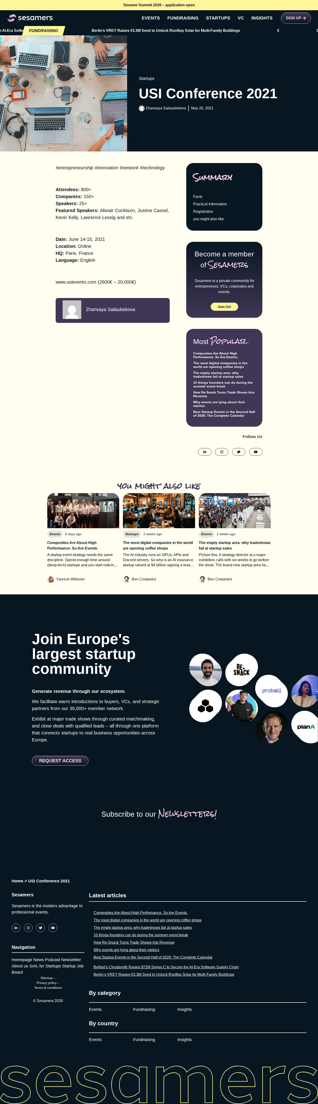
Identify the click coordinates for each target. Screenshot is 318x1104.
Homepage (22, 959)
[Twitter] (40, 928)
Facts (197, 197)
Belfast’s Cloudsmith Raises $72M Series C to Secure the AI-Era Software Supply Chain (166, 967)
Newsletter (71, 959)
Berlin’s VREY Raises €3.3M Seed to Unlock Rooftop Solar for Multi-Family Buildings (135, 31)
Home (17, 881)
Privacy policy (47, 983)
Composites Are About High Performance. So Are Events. (215, 355)
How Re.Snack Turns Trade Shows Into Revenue (134, 942)
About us (20, 966)
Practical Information (210, 204)
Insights (184, 1009)
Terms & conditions (48, 987)
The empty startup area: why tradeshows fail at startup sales (218, 374)
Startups (146, 78)
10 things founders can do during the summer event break (223, 384)
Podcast (52, 959)
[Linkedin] (16, 928)
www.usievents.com (76, 282)
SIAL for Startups (45, 966)
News (38, 959)
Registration (203, 211)
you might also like (208, 219)
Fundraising (144, 1009)
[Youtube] (53, 928)
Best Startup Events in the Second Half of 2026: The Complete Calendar (224, 413)
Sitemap (47, 978)
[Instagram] (28, 928)
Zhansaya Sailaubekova (166, 108)
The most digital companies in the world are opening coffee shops (220, 365)
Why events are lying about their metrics (126, 950)
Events (95, 1009)
